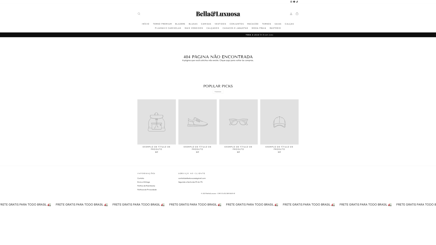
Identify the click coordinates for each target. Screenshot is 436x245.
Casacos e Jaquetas (235, 28)
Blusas (193, 24)
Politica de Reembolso (146, 186)
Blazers (180, 24)
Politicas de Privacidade (147, 190)
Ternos (266, 24)
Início (145, 24)
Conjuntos (237, 24)
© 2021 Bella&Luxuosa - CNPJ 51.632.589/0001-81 (218, 193)
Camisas (206, 24)
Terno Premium (162, 24)
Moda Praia (259, 28)
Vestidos (220, 24)
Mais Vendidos (194, 28)
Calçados (213, 28)
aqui (228, 60)
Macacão (253, 24)
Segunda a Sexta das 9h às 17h (190, 182)
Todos (218, 92)
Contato (140, 178)
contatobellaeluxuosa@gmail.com (192, 178)
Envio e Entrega (143, 182)
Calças (289, 24)
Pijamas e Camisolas (168, 28)
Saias (278, 24)
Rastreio (275, 28)
